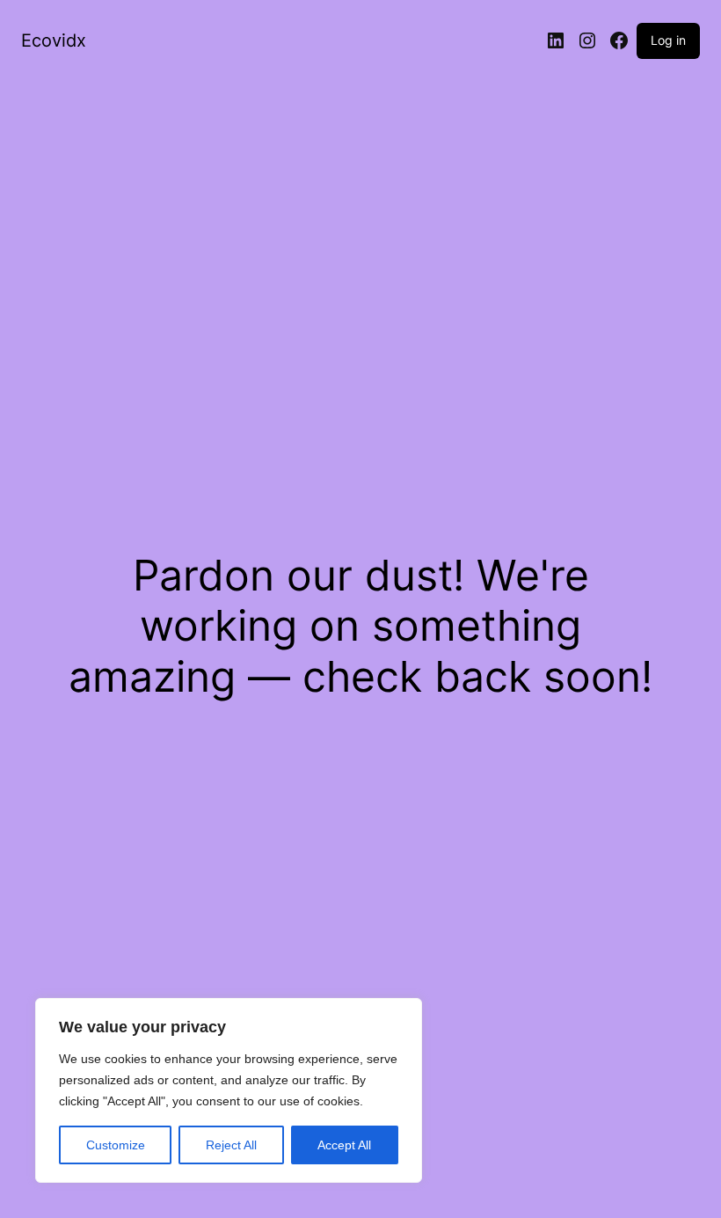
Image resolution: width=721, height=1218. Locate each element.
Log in (668, 40)
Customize (115, 1145)
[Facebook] (619, 40)
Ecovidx (53, 40)
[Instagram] (587, 40)
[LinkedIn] (555, 40)
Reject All (231, 1145)
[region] (228, 1090)
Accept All (344, 1145)
